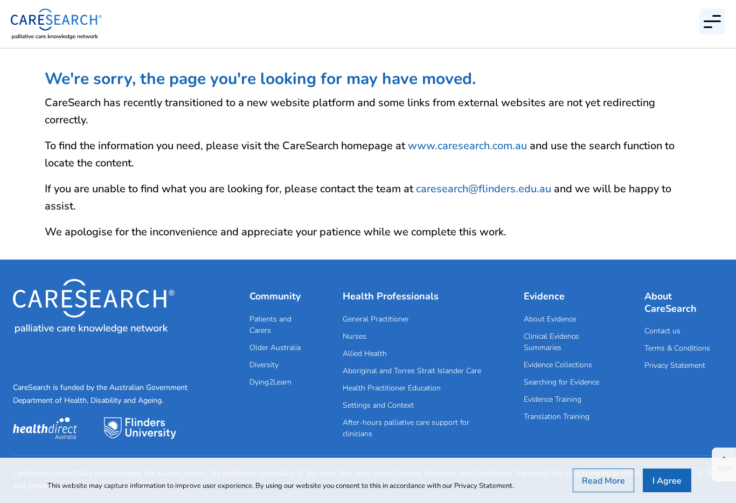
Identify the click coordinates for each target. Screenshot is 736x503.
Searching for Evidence (561, 381)
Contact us (662, 330)
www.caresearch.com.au (467, 145)
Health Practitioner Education (392, 387)
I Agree (667, 480)
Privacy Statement (674, 365)
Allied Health (365, 353)
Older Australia (275, 347)
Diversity (264, 364)
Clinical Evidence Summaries (551, 341)
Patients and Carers (270, 324)
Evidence (544, 295)
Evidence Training (552, 399)
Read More (603, 480)
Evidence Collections (558, 364)
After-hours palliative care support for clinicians (406, 427)
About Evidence (550, 318)
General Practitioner (376, 318)
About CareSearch (670, 302)
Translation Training (556, 416)
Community (275, 295)
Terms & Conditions (677, 348)
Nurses (354, 336)
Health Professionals (391, 295)
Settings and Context (378, 405)
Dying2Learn (270, 381)
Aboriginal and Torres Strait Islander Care (412, 370)
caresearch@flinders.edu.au (483, 188)
